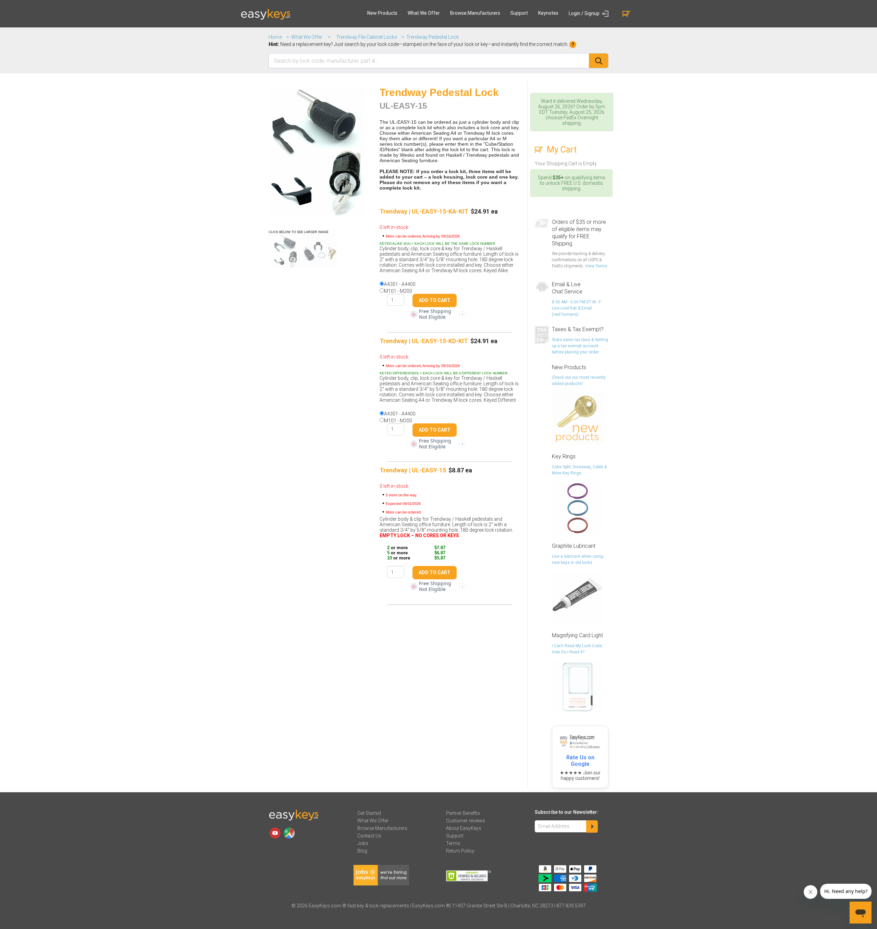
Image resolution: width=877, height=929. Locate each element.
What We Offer (424, 13)
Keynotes (548, 13)
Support (519, 13)
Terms (453, 843)
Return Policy (460, 851)
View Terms (596, 266)
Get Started (369, 813)
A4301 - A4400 (400, 284)
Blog (362, 851)
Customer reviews (465, 820)
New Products (382, 13)
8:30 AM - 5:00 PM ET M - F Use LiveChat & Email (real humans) (576, 308)
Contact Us (369, 835)
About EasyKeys (463, 828)
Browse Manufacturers (475, 13)
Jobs (362, 843)
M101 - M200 (398, 291)
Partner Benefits (463, 813)
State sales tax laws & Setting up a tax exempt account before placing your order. (580, 345)
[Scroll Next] (331, 251)
